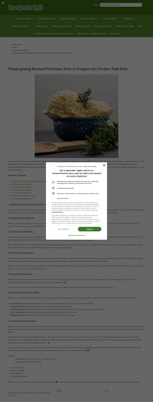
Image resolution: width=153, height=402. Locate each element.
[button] (76, 198)
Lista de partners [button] (57, 212)
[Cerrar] (104, 165)
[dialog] (76, 201)
